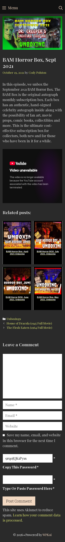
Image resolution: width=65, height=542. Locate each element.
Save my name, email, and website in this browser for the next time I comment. (32, 440)
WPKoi (47, 535)
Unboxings (14, 319)
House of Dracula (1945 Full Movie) (29, 323)
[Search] (61, 8)
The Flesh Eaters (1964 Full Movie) (29, 327)
